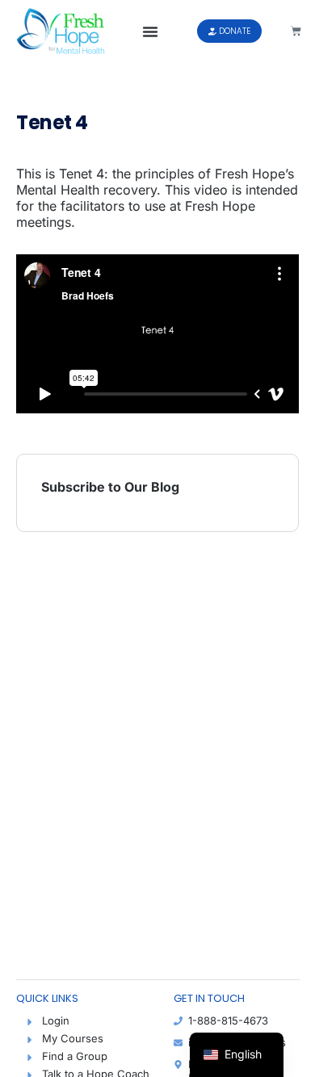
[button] (150, 31)
